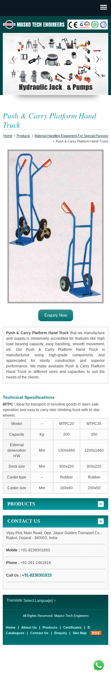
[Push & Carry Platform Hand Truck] (55, 227)
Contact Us (39, 633)
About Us (29, 627)
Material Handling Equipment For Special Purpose (71, 136)
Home (7, 136)
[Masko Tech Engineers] (55, 28)
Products (23, 136)
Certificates (72, 627)
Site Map (80, 633)
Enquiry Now (55, 315)
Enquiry (60, 633)
